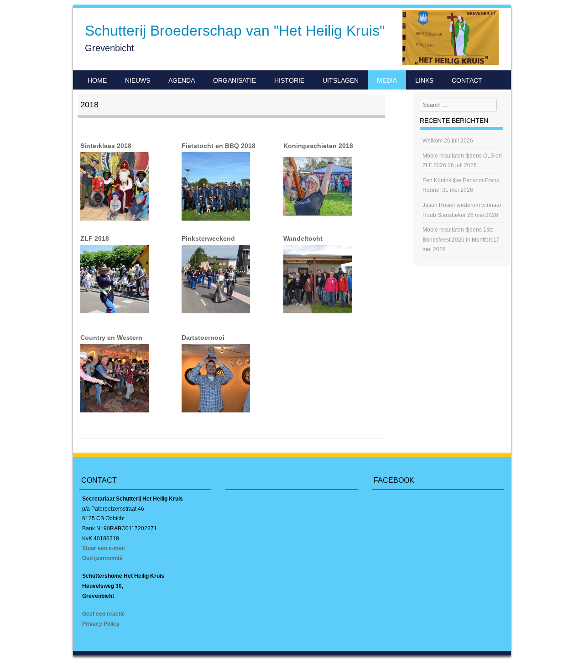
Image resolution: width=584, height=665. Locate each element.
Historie (289, 80)
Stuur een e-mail (103, 548)
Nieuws (137, 80)
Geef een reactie (103, 614)
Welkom (432, 140)
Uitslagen (341, 80)
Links (424, 80)
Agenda (181, 80)
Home (97, 80)
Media (387, 80)
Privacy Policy (101, 624)
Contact (467, 80)
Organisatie (234, 80)
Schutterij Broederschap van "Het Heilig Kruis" (235, 30)
